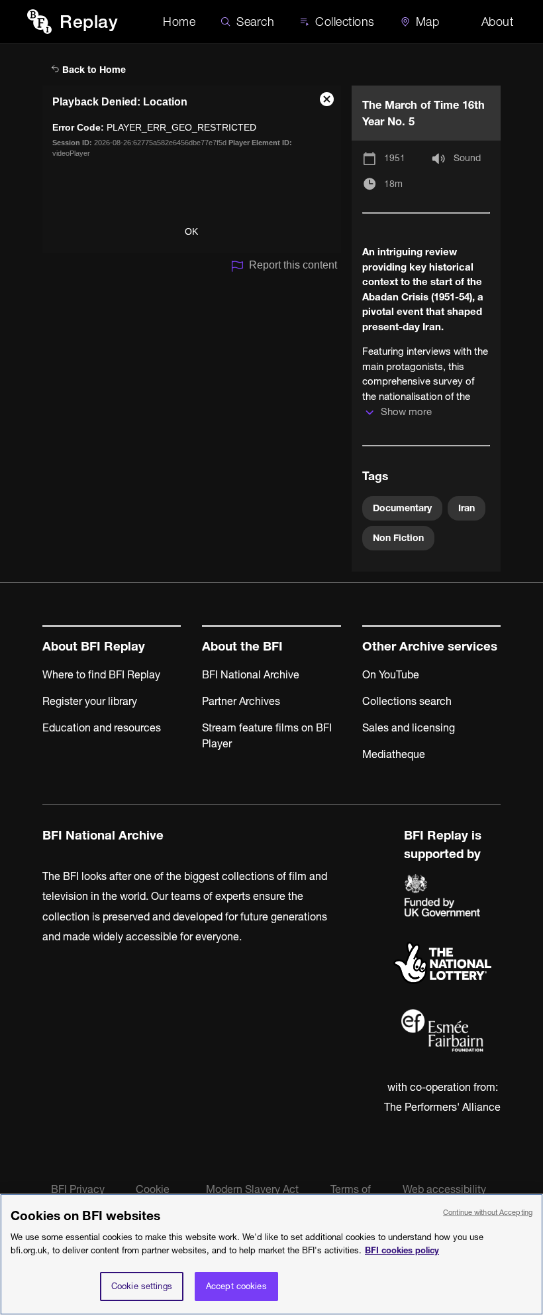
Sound (467, 158)
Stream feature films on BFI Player (267, 735)
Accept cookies (236, 1286)
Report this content (293, 265)
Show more (406, 411)
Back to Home (93, 70)
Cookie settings (141, 1286)
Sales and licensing (408, 727)
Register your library (89, 701)
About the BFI (242, 646)
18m (393, 184)
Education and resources (101, 727)
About (497, 21)
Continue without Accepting (487, 1212)
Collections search (407, 701)
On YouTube (390, 674)
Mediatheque (393, 754)
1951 (394, 158)
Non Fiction (398, 538)
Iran (466, 508)
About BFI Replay (93, 646)
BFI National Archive (250, 674)
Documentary (402, 508)
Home (179, 21)
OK (191, 231)
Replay (89, 21)
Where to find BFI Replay (101, 674)
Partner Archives (241, 701)
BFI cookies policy (402, 1250)
